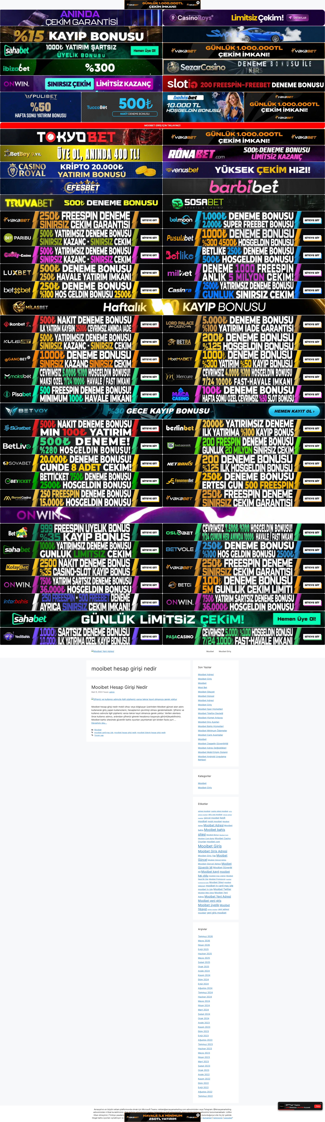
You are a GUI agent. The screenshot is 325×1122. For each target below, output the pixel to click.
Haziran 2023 (205, 1048)
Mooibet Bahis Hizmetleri (211, 726)
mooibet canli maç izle (103, 732)
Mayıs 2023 (204, 1053)
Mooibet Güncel (206, 696)
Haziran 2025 (205, 953)
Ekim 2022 (203, 1083)
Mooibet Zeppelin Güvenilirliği (213, 743)
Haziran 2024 (205, 997)
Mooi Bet (202, 687)
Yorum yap (99, 735)
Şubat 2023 (204, 1066)
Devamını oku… (99, 723)
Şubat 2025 (204, 962)
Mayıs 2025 (204, 958)
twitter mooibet (212, 909)
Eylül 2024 (203, 984)
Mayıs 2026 (204, 940)
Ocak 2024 (203, 1018)
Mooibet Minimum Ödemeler (212, 730)
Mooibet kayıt (210, 871)
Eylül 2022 (203, 1087)
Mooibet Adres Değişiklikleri (212, 748)
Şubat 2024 (204, 1014)
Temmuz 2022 (205, 1096)
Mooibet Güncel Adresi (209, 864)
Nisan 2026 (204, 945)
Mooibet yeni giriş (209, 900)
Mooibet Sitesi (216, 882)
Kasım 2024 (204, 975)
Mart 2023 (203, 1061)
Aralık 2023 (204, 1022)
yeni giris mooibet (216, 912)
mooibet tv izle (205, 889)
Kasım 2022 (204, 1079)
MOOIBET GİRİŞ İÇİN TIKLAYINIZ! (162, 125)
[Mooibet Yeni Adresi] (102, 651)
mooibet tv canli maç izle (219, 885)
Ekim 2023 (203, 1031)
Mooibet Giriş (225, 651)
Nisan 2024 (204, 1005)
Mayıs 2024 (204, 1001)
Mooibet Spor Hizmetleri (210, 709)
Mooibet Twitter (222, 889)
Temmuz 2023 (205, 1044)
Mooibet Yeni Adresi (218, 896)
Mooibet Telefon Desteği (210, 713)
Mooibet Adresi (206, 674)
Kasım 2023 (204, 1027)
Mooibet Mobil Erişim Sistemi (213, 752)
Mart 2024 (203, 1010)
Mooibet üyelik (208, 905)
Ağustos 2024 (205, 988)
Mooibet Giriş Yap (207, 855)
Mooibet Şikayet (206, 692)
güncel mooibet (211, 818)
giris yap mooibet (215, 815)
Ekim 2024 (203, 979)
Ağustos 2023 (205, 1040)
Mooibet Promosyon (217, 879)
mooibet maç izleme (217, 876)
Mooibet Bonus (212, 835)
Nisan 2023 (204, 1057)
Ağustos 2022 (205, 1092)
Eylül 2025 (203, 949)
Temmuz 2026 (205, 936)
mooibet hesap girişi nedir (125, 732)
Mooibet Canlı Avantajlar (210, 735)
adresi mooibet (204, 811)
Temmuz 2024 (205, 992)
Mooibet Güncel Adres (217, 860)
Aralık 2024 (204, 971)
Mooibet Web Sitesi (206, 893)
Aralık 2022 (204, 1074)
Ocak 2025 (203, 966)
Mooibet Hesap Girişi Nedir (119, 687)
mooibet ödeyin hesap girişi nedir (151, 732)
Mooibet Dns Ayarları (208, 722)
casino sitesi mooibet (219, 811)
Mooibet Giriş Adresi (212, 851)
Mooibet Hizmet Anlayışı (210, 717)
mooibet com (213, 841)
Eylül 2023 (203, 1035)
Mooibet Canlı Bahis (206, 839)
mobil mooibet (215, 821)
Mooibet (210, 651)
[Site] (81, 219)
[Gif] (162, 307)
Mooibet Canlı (223, 835)
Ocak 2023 (203, 1070)
